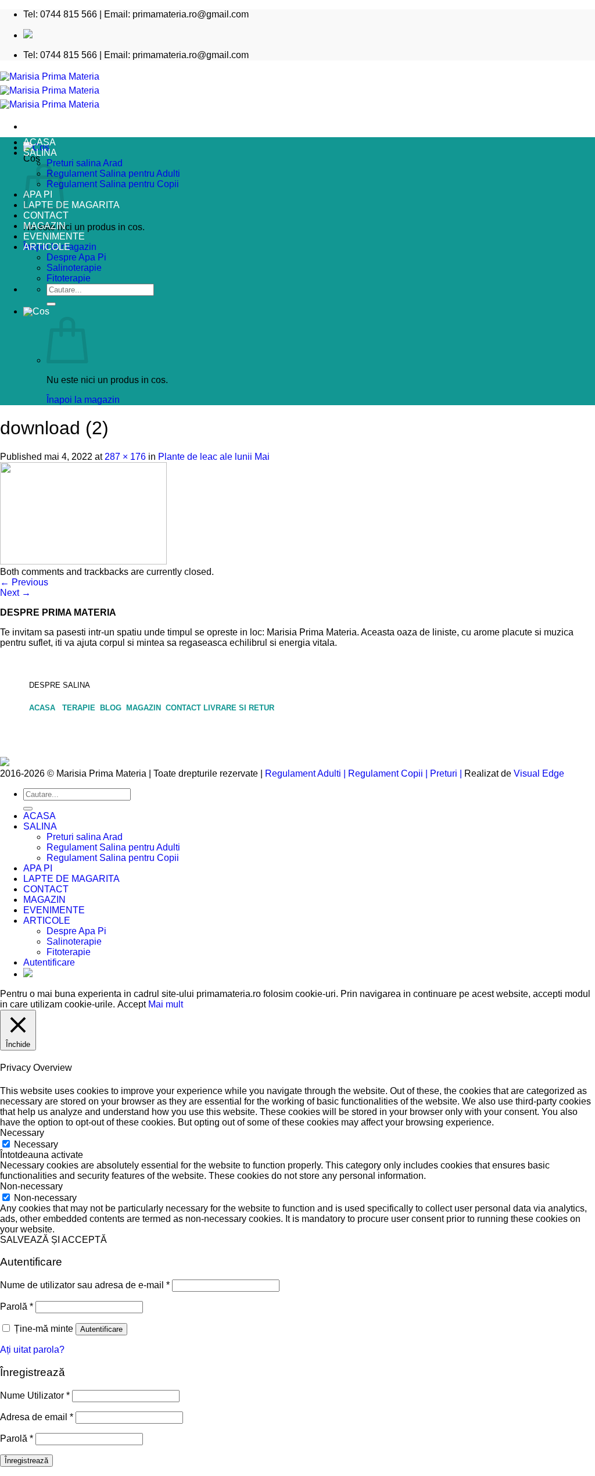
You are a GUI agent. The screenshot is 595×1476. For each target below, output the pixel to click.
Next (15, 593)
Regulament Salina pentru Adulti (113, 173)
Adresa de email (36, 1417)
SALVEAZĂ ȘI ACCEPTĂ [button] (53, 1240)
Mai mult (165, 1004)
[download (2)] (83, 561)
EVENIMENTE (54, 236)
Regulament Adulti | (305, 773)
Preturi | (446, 773)
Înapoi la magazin (83, 400)
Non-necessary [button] (31, 1186)
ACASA (39, 142)
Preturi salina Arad (84, 163)
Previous (24, 582)
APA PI (37, 868)
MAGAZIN (44, 226)
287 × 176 (125, 457)
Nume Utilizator (35, 1395)
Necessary (36, 1144)
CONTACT (46, 215)
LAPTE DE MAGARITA (71, 205)
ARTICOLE (46, 247)
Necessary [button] (22, 1133)
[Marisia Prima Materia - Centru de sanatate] (49, 90)
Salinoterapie (74, 268)
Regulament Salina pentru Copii (112, 184)
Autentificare (101, 1329)
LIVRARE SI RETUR (238, 707)
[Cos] (36, 311)
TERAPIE (80, 707)
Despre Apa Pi (76, 257)
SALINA (40, 153)
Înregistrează (26, 1460)
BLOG (112, 707)
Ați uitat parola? (32, 1350)
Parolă (16, 1306)
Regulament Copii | (388, 773)
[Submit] (51, 304)
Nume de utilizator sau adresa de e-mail (85, 1285)
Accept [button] (131, 1004)
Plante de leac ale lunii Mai (214, 457)
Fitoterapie (68, 278)
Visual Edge (539, 773)
